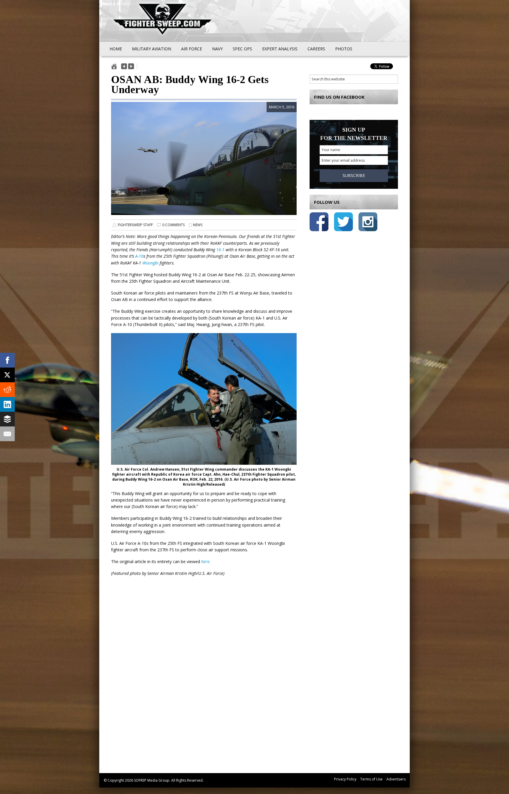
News (197, 224)
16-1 (220, 249)
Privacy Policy (345, 779)
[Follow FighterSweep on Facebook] (319, 222)
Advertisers (396, 779)
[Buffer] (7, 419)
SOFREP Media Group (151, 780)
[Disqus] (204, 679)
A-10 (139, 256)
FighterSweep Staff (135, 224)
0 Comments (173, 224)
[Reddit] (7, 389)
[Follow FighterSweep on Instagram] (367, 222)
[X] (7, 375)
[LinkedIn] (7, 404)
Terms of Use (371, 779)
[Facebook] (7, 360)
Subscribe (354, 175)
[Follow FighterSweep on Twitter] (343, 222)
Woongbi (150, 263)
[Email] (7, 433)
